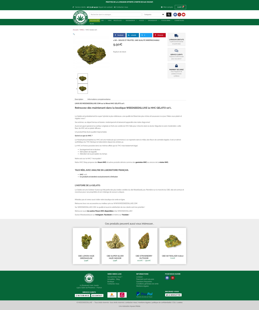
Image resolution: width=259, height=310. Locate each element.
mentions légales (144, 302)
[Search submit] (168, 15)
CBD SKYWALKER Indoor (173, 256)
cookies (180, 302)
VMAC (82, 30)
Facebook (108, 215)
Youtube (125, 215)
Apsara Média (135, 306)
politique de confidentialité (161, 302)
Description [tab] (79, 99)
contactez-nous (131, 302)
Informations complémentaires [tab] (99, 99)
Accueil (75, 30)
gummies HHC (141, 162)
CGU (174, 302)
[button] (103, 20)
